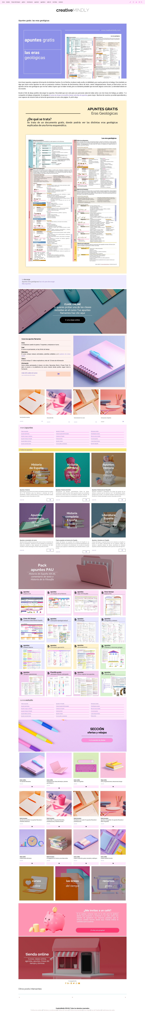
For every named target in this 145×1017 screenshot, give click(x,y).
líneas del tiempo (15, 2)
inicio (3, 2)
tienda (8, 2)
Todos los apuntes (24, 431)
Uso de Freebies (96, 1010)
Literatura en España (60, 436)
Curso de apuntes (94, 438)
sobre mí (49, 2)
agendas (43, 2)
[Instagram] (133, 2)
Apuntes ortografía (94, 443)
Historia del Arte (59, 438)
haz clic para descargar (47, 281)
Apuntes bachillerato (25, 433)
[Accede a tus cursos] (130, 2)
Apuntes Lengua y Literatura (26, 436)
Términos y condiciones (50, 1010)
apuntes (36, 2)
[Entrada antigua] (126, 997)
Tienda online (93, 716)
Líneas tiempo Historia (95, 441)
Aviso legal (86, 1010)
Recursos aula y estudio (95, 436)
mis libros (55, 2)
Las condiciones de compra (28, 375)
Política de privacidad (75, 1010)
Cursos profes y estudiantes (61, 443)
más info (21, 783)
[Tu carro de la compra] (139, 2)
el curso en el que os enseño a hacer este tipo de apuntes (68, 95)
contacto (61, 2)
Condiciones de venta (108, 1010)
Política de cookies (36, 1010)
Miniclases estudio (94, 431)
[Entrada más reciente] (19, 997)
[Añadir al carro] (58, 373)
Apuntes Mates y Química (26, 441)
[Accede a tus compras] (136, 2)
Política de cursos (63, 1010)
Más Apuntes (26, 284)
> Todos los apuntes (25, 450)
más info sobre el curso (29, 373)
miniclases (30, 2)
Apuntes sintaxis (59, 441)
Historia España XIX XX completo (62, 433)
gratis (23, 2)
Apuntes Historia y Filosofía (26, 438)
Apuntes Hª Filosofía (60, 431)
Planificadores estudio (95, 433)
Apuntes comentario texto (26, 443)
